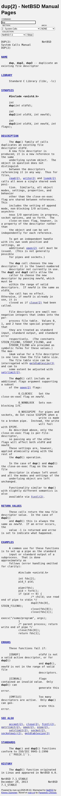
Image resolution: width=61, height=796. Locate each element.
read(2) (14, 178)
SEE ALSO (7, 718)
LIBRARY (6, 75)
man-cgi (31, 792)
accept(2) (16, 724)
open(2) (31, 248)
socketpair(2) (11, 733)
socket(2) (38, 730)
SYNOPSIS (7, 90)
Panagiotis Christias (47, 792)
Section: (7, 25)
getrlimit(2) (10, 727)
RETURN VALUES (11, 505)
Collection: (8, 32)
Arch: (46, 25)
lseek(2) (49, 178)
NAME (4, 56)
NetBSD (49, 790)
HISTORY (6, 763)
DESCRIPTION (9, 135)
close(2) (35, 302)
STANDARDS (8, 742)
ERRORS (6, 642)
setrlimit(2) (10, 372)
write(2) (29, 178)
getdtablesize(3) (41, 363)
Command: (7, 19)
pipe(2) (42, 727)
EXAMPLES (7, 542)
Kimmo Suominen (9, 792)
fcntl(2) (37, 496)
